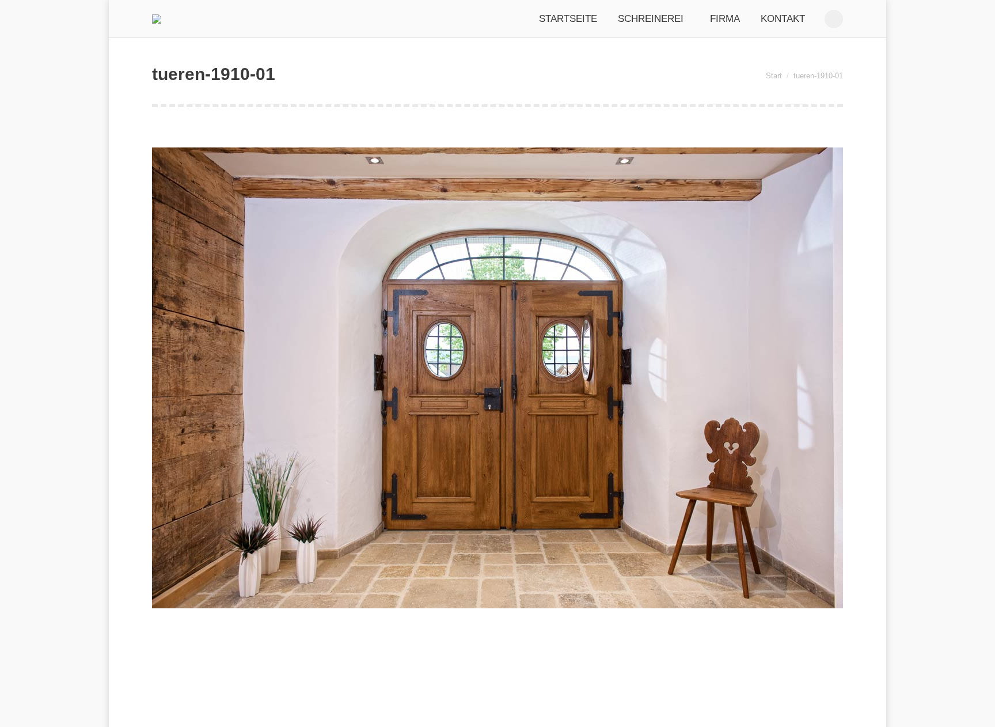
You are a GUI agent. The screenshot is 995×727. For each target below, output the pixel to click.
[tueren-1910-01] (497, 377)
